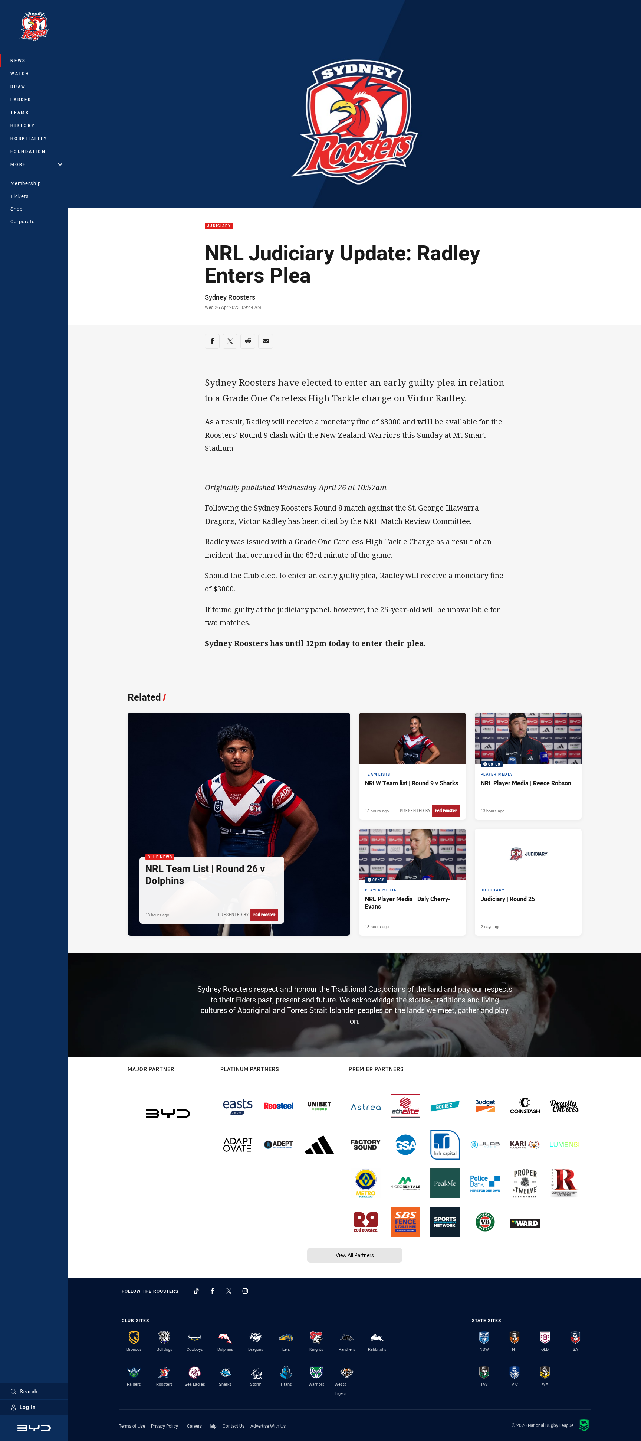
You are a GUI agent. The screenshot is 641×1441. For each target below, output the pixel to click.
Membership (25, 183)
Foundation (28, 151)
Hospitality (28, 138)
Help (212, 1426)
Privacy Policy (164, 1426)
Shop (16, 208)
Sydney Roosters (230, 297)
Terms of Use (132, 1426)
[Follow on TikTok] (196, 1291)
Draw (18, 86)
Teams (19, 112)
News (18, 60)
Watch (20, 73)
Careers (194, 1426)
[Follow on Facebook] (213, 1291)
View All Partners (355, 1255)
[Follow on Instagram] (245, 1291)
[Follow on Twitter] (229, 1291)
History (22, 125)
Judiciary (219, 226)
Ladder (21, 99)
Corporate (22, 221)
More (18, 164)
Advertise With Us (268, 1426)
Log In (28, 1407)
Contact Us (233, 1426)
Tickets (19, 196)
